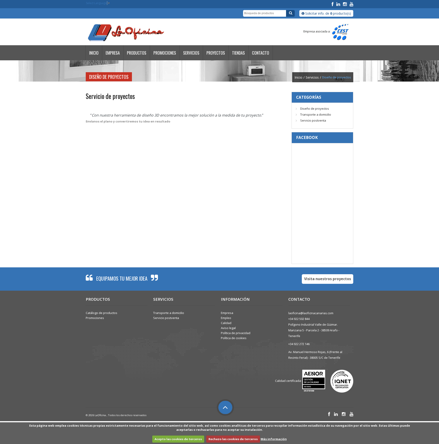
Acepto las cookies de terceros (178, 439)
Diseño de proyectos (314, 108)
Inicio (94, 53)
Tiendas (238, 53)
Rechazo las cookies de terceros (233, 439)
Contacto (260, 53)
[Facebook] (333, 4)
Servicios (191, 53)
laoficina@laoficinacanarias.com (310, 313)
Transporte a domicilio (315, 114)
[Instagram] (345, 4)
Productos (136, 53)
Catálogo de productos (101, 313)
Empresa (113, 53)
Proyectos (215, 53)
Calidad (226, 323)
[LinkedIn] (338, 4)
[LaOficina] (126, 32)
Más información (274, 439)
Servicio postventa (313, 120)
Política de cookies (233, 338)
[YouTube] (351, 4)
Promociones (164, 53)
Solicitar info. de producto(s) (327, 13)
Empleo (226, 318)
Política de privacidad (235, 333)
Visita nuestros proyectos (327, 278)
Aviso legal (228, 328)
